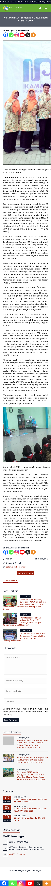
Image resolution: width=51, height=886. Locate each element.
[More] (33, 34)
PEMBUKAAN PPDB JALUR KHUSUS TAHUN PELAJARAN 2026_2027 (30, 800)
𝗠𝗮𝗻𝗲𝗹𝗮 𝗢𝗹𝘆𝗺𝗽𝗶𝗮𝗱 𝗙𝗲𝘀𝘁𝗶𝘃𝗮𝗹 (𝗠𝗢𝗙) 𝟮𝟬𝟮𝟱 (29, 819)
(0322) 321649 (17, 854)
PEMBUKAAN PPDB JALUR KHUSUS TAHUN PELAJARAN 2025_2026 (30, 810)
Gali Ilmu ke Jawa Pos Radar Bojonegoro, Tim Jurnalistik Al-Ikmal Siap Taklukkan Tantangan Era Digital (24, 637)
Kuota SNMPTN (11, 581)
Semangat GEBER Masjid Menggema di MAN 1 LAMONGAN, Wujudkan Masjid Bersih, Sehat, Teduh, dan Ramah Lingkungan (31, 775)
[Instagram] (16, 34)
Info (31, 573)
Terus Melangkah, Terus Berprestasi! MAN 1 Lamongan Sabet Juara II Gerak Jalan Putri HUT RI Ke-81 (32, 759)
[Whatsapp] (11, 34)
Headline (22, 573)
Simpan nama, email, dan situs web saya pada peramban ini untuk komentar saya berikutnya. (25, 711)
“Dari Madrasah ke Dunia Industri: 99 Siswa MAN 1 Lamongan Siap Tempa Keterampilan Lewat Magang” (22, 621)
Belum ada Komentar (16, 567)
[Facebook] (5, 34)
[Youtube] (22, 34)
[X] (27, 34)
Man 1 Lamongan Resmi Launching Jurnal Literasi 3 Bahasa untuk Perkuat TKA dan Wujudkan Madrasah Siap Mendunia (32, 744)
